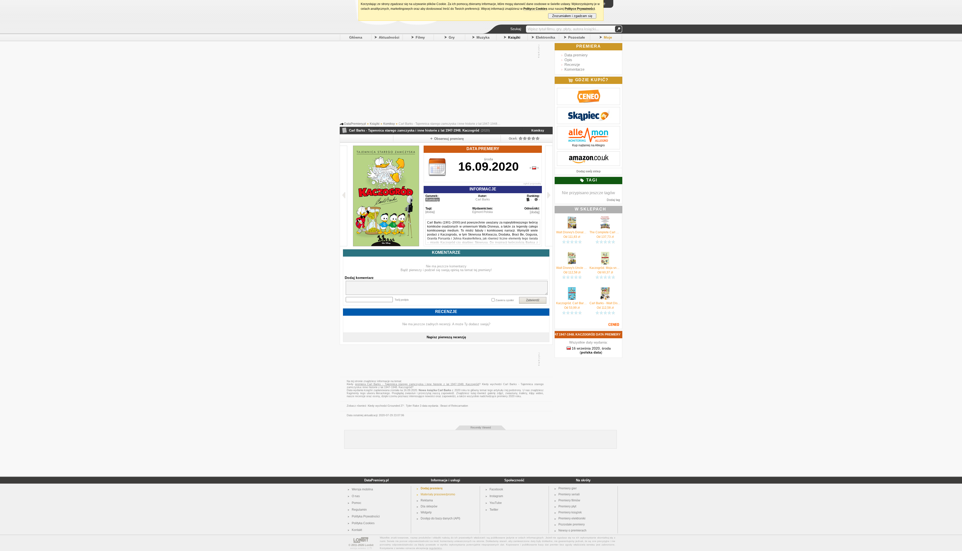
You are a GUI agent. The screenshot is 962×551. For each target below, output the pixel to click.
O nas (356, 496)
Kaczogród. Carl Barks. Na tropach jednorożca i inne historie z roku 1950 (571, 303)
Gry (452, 37)
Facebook (496, 489)
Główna (355, 37)
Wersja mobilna (362, 489)
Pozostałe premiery (571, 524)
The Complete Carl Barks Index (605, 232)
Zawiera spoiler (505, 300)
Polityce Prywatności (580, 9)
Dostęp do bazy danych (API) (440, 518)
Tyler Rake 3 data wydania (422, 405)
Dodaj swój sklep (588, 171)
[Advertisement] (441, 82)
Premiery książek (570, 512)
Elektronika (545, 37)
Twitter (494, 509)
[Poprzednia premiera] (343, 196)
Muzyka (483, 37)
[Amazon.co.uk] (588, 154)
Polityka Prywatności (366, 516)
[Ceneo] (588, 90)
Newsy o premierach (572, 530)
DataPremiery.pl (376, 480)
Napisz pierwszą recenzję (446, 337)
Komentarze (574, 69)
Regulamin (359, 509)
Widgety (426, 512)
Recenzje (572, 64)
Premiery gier (567, 488)
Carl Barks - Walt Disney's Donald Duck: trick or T (605, 303)
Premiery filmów (569, 500)
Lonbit (369, 544)
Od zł (571, 237)
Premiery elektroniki (571, 518)
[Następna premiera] (548, 196)
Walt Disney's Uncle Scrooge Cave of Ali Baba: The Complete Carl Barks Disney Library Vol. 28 (571, 268)
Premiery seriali (569, 494)
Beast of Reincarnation (454, 405)
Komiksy (537, 130)
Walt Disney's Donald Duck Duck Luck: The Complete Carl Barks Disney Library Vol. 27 (571, 232)
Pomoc (356, 503)
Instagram (496, 496)
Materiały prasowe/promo (438, 494)
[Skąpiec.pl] (588, 110)
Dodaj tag (613, 200)
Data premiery (576, 55)
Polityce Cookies (535, 9)
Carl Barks (482, 199)
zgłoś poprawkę (532, 183)
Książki (514, 37)
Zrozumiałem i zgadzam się (572, 16)
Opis (568, 60)
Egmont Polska (482, 212)
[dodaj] (430, 212)
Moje (608, 37)
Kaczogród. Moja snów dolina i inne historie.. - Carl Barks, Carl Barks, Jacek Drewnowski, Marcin (605, 268)
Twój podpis (402, 299)
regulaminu (435, 548)
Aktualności (389, 37)
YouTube (496, 503)
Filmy (420, 37)
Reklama (427, 500)
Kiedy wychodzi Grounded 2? (386, 405)
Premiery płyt (567, 506)
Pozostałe (576, 37)
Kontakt (357, 530)
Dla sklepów (429, 506)
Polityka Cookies (363, 523)
